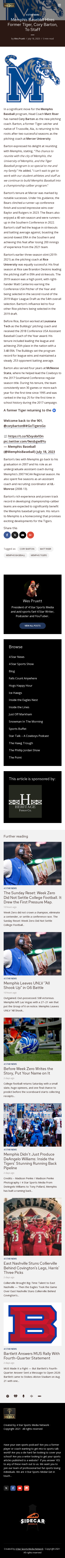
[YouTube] (19, 1488)
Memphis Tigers (39, 555)
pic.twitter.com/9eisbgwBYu (25, 441)
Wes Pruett (19, 38)
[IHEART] (15, 1396)
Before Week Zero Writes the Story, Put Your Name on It (28, 1071)
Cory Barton (27, 548)
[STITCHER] (39, 1396)
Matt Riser (45, 548)
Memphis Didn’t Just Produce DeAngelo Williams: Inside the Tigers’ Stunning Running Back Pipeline (30, 1161)
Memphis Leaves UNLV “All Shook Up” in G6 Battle (27, 985)
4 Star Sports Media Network (32, 1425)
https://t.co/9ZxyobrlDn (26, 436)
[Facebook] (13, 1488)
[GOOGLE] (31, 1396)
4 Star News (32, 14)
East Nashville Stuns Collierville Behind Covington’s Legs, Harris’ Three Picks (31, 1268)
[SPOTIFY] (8, 1396)
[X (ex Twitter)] (6, 1488)
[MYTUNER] (23, 1396)
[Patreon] (26, 1488)
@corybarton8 (14, 426)
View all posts (33, 625)
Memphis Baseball (15, 555)
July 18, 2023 (45, 452)
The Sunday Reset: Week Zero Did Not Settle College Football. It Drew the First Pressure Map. (33, 897)
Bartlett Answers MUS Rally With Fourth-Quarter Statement (32, 1356)
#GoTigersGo (35, 426)
